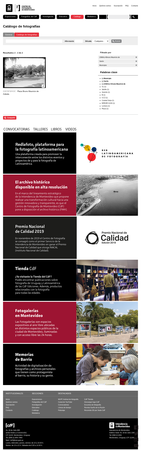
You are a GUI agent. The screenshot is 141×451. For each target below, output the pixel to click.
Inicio (95, 6)
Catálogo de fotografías (26, 35)
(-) (136, 57)
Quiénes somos (105, 6)
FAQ (126, 6)
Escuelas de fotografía (92, 405)
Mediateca (91, 17)
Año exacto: (70, 41)
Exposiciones (10, 17)
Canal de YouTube (65, 402)
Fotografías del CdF (29, 17)
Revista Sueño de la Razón (94, 408)
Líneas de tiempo (64, 408)
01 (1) (104, 87)
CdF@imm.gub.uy (16, 440)
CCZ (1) (105, 98)
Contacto (134, 6)
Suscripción (118, 6)
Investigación (48, 17)
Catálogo (77, 17)
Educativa (63, 17)
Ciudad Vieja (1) (108, 100)
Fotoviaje (61, 410)
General (8, 35)
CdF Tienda (88, 399)
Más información (43, 86)
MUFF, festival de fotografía (68, 399)
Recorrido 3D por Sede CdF (94, 410)
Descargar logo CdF (91, 402)
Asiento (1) (106, 92)
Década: (88, 41)
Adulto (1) (105, 89)
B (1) (103, 95)
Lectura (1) (106, 106)
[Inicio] (39, 14)
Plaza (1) (105, 109)
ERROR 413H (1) (108, 103)
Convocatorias (63, 405)
